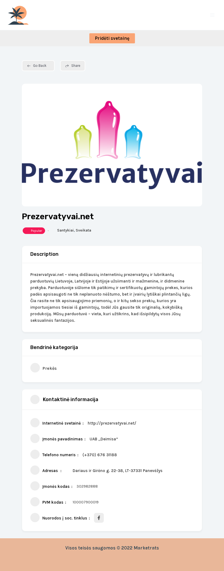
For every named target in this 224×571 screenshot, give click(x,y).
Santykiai (65, 230)
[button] (112, 38)
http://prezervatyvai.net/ (112, 423)
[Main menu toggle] (212, 15)
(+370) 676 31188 (99, 454)
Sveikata (83, 230)
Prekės (50, 368)
